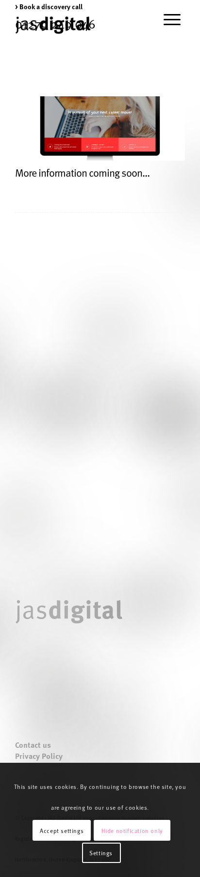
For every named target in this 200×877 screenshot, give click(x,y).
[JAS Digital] (53, 25)
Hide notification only (132, 830)
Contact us (33, 745)
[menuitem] (49, 6)
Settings (101, 853)
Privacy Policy (39, 756)
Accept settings (61, 830)
